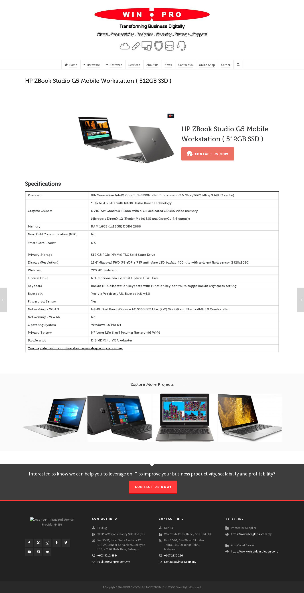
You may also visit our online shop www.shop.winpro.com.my (75, 348)
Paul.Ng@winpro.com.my (113, 562)
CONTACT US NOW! (153, 487)
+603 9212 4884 (107, 555)
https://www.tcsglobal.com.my (251, 534)
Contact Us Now (211, 154)
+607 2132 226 (173, 555)
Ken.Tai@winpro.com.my (180, 562)
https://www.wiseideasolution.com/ (254, 551)
